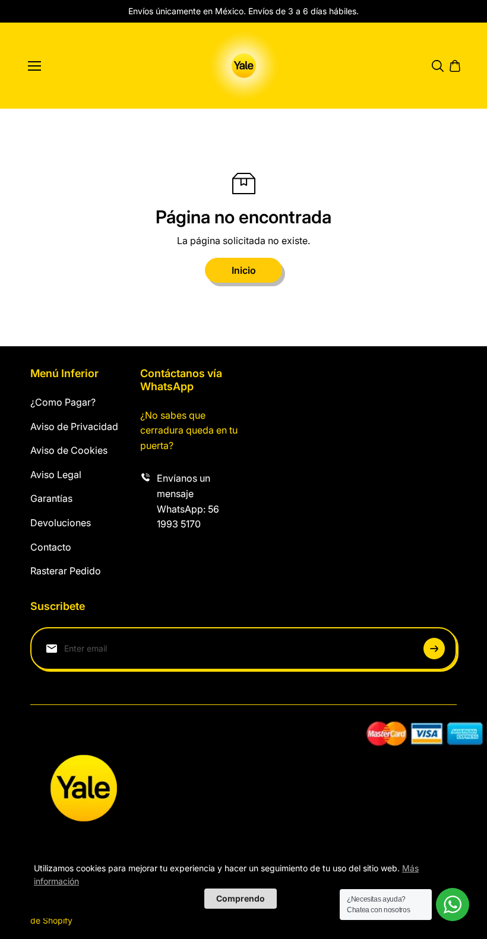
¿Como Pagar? (63, 402)
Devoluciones (60, 523)
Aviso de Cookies (68, 450)
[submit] (434, 648)
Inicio (244, 270)
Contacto (50, 547)
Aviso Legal (55, 474)
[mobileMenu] (34, 66)
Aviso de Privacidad (74, 426)
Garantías (51, 498)
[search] (438, 66)
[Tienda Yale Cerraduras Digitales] (244, 66)
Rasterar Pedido (65, 571)
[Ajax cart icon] (455, 66)
